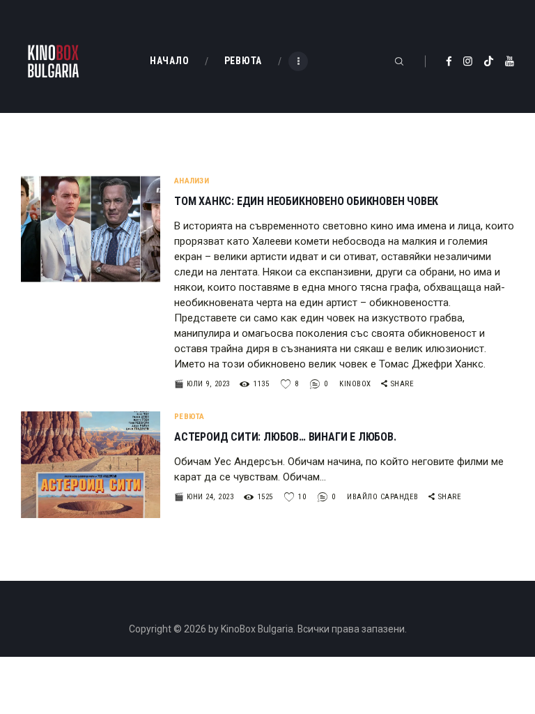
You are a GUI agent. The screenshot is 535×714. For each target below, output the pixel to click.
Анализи (191, 180)
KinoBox (356, 383)
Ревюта (189, 416)
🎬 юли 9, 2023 (202, 383)
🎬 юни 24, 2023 (203, 496)
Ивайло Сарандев (384, 496)
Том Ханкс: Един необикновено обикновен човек (306, 201)
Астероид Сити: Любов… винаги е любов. (285, 437)
